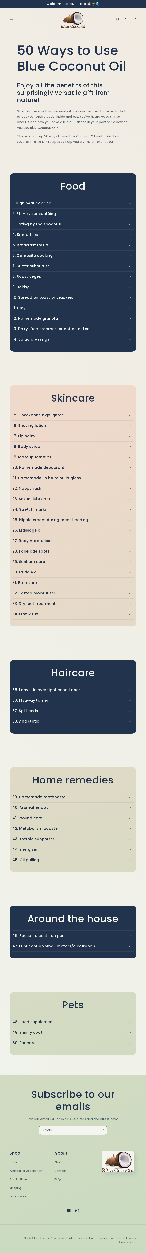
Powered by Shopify (62, 1237)
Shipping (16, 1188)
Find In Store (18, 1179)
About (58, 1162)
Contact (60, 1171)
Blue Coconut (42, 1237)
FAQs (57, 1179)
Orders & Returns (22, 1196)
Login (13, 1162)
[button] (11, 19)
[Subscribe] (103, 1130)
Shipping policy (127, 1241)
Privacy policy (105, 1237)
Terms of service (126, 1237)
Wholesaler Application (26, 1171)
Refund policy (85, 1237)
